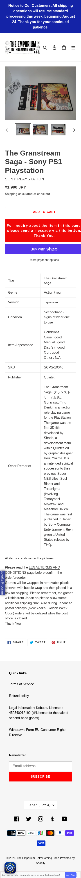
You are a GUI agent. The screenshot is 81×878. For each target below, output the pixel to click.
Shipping (11, 194)
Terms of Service (21, 684)
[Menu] (73, 47)
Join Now (70, 875)
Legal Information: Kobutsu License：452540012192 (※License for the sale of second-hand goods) (38, 713)
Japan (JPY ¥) (39, 805)
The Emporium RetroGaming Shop (38, 858)
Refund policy (19, 696)
